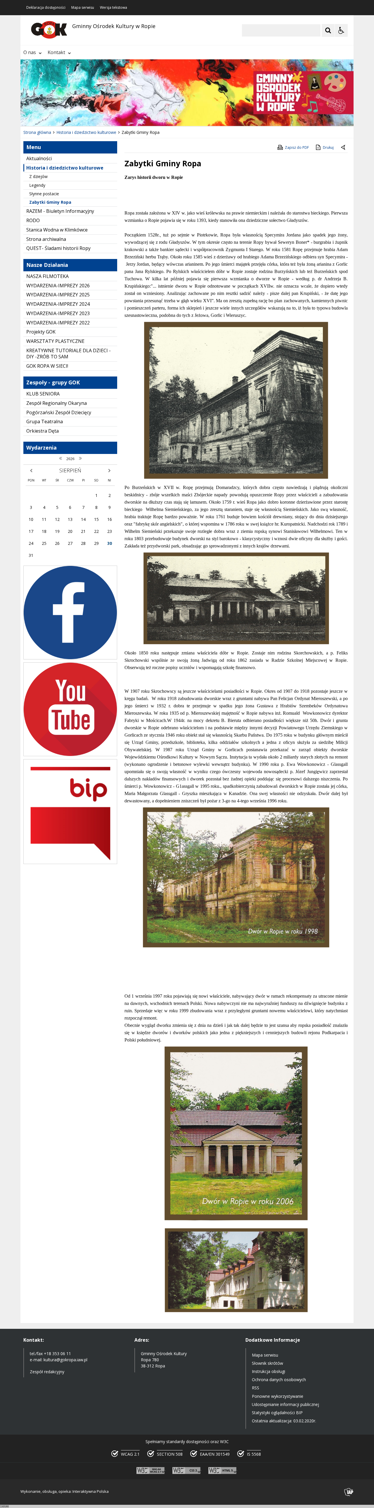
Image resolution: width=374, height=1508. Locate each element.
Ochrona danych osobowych (279, 1379)
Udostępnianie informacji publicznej (285, 1404)
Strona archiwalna (46, 239)
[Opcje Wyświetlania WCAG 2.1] (341, 30)
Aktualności (39, 158)
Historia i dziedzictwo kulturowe (64, 168)
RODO (33, 220)
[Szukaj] (328, 30)
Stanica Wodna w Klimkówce (57, 230)
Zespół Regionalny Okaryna (56, 403)
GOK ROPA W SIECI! (47, 366)
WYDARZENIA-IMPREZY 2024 (58, 304)
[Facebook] (70, 657)
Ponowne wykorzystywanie (277, 1396)
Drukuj (328, 147)
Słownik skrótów (267, 1363)
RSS (255, 1387)
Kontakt (56, 52)
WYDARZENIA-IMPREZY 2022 (58, 322)
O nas (29, 52)
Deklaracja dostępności (45, 7)
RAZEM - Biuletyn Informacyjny (60, 211)
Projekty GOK (41, 332)
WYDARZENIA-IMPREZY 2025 (58, 294)
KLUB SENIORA (43, 394)
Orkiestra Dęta (42, 431)
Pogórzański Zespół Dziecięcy (58, 412)
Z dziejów (38, 176)
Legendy (37, 185)
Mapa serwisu (82, 7)
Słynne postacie (44, 193)
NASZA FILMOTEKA (47, 276)
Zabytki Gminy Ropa (50, 202)
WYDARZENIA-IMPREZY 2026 (58, 285)
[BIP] (70, 862)
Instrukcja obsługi (268, 1371)
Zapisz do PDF (297, 147)
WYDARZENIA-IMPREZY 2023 (58, 313)
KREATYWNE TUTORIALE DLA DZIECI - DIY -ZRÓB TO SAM (68, 353)
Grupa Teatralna (44, 421)
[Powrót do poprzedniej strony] (344, 147)
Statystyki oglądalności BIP (277, 1412)
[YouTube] (70, 754)
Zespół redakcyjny (47, 1371)
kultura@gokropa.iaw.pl (65, 1359)
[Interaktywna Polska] (349, 1492)
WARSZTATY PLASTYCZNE (55, 341)
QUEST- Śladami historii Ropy (58, 248)
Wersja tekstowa (113, 7)
